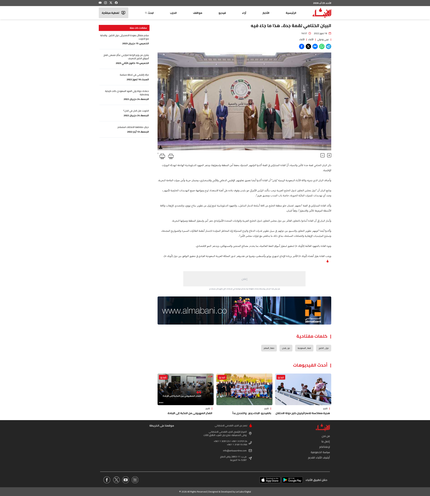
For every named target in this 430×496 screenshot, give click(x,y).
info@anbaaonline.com (235, 450)
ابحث (151, 12)
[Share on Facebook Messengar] (315, 46)
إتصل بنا (325, 441)
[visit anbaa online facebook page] (107, 480)
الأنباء (310, 39)
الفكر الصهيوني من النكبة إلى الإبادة (190, 413)
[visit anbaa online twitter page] (116, 480)
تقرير (325, 408)
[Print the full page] (170, 155)
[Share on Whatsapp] (322, 46)
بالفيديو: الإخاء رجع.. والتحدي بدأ (251, 413)
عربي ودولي (323, 39)
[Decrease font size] (322, 155)
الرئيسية (291, 12)
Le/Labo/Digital (243, 491)
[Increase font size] (329, 155)
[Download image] (160, 147)
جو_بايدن (286, 348)
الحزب (173, 12)
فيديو (222, 12)
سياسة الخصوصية (320, 452)
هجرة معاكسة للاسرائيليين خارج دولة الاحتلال (302, 413)
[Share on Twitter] (308, 46)
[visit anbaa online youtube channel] (126, 480)
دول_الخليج (324, 348)
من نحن (326, 435)
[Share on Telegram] (328, 46)
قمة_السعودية (304, 348)
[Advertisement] (244, 278)
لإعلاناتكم (324, 446)
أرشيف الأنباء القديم (319, 457)
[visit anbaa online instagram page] (135, 480)
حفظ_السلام (269, 348)
